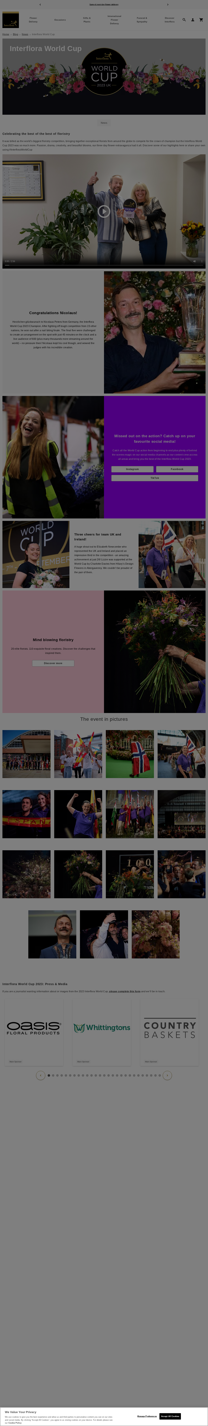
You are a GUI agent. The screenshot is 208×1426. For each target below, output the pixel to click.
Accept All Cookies (170, 1416)
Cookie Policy (14, 1423)
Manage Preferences (147, 1416)
